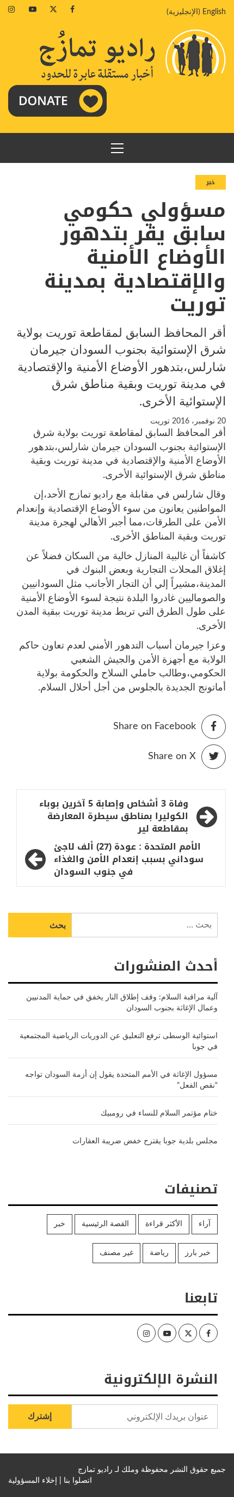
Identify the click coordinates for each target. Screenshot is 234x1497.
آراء (205, 1224)
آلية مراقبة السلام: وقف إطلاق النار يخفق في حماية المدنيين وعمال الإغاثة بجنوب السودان (122, 1002)
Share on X (172, 756)
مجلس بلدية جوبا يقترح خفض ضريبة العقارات (145, 1141)
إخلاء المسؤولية (32, 1480)
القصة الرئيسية (105, 1224)
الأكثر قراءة (163, 1224)
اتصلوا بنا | (75, 1480)
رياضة (159, 1253)
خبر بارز (198, 1253)
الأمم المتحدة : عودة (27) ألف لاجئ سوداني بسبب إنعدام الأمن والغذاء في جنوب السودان (129, 859)
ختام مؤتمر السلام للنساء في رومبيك (159, 1113)
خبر (210, 182)
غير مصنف (116, 1253)
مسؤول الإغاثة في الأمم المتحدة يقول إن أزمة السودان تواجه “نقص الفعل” (121, 1080)
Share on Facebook (154, 726)
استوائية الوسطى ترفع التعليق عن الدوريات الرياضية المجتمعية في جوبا (119, 1041)
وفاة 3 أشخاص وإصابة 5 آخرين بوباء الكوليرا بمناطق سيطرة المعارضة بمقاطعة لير (113, 816)
